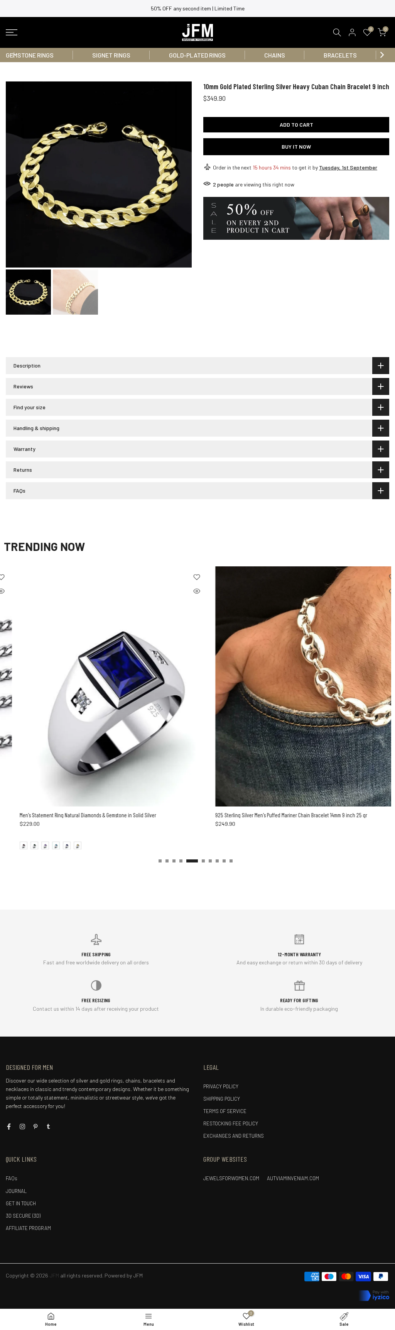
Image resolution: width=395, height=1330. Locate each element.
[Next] (381, 55)
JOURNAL (16, 1191)
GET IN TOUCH (21, 1203)
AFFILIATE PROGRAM (28, 1228)
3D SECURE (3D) (23, 1216)
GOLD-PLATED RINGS (197, 55)
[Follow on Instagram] (22, 1126)
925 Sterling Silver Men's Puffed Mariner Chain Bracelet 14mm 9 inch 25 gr (112, 815)
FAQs (11, 1178)
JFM (138, 1275)
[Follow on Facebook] (9, 1126)
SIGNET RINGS (111, 55)
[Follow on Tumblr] (48, 1126)
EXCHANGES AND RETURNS (233, 1136)
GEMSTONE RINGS (30, 55)
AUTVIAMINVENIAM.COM (293, 1178)
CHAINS (274, 55)
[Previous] (13, 55)
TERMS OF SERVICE (224, 1111)
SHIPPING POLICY (221, 1099)
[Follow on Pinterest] (35, 1126)
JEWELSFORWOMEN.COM (231, 1178)
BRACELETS (340, 55)
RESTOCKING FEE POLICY (230, 1123)
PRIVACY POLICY (220, 1086)
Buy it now (296, 146)
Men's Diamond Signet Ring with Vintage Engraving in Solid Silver (298, 815)
